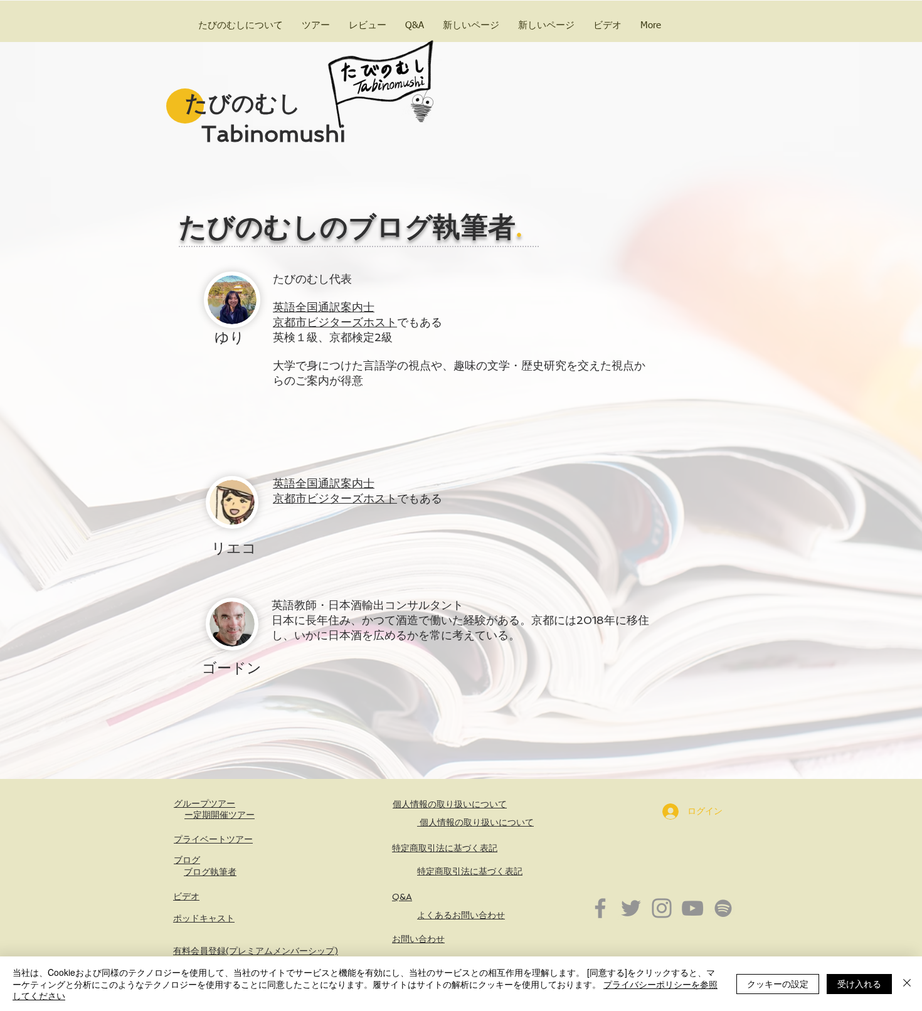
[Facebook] (600, 908)
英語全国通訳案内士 (323, 307)
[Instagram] (662, 908)
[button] (315, 25)
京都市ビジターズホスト (335, 322)
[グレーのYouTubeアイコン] (692, 908)
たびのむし (240, 103)
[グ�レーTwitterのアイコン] (631, 908)
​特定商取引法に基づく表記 (444, 848)
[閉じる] (906, 983)
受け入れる (859, 983)
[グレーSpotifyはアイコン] (723, 908)
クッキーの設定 (777, 983)
